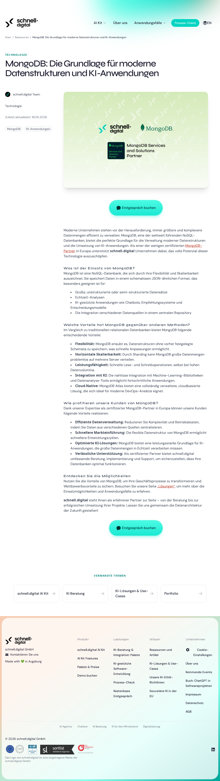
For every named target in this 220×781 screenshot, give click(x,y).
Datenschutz (195, 703)
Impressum (193, 694)
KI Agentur (66, 726)
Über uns (120, 23)
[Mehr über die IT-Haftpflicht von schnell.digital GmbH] (32, 749)
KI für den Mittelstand (125, 726)
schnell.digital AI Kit (91, 650)
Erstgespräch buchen (139, 207)
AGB (189, 711)
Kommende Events (199, 672)
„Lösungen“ (166, 486)
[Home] (21, 23)
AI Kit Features (87, 658)
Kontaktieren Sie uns (24, 654)
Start (8, 37)
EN (209, 23)
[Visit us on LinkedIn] (213, 749)
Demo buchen (87, 675)
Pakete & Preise (88, 667)
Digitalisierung (151, 726)
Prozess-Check (185, 23)
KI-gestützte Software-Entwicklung (122, 669)
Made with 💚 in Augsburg (23, 661)
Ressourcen (22, 37)
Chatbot (82, 726)
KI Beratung (100, 726)
